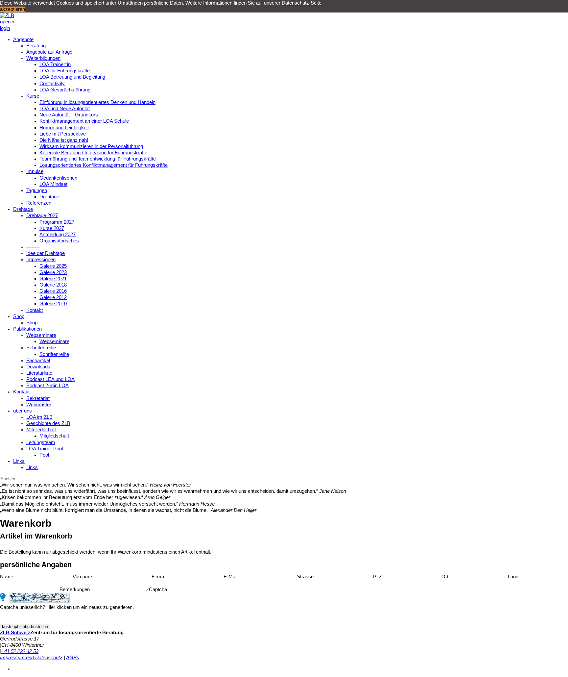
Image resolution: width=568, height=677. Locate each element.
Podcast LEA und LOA (50, 379)
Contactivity (52, 83)
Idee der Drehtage (45, 253)
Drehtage (49, 196)
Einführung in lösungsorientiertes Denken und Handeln (97, 102)
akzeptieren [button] (12, 9)
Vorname (82, 576)
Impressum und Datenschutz (31, 657)
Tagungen (36, 190)
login (5, 28)
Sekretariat (38, 398)
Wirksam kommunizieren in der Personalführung (91, 146)
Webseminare (41, 335)
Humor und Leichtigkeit (64, 127)
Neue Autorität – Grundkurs (68, 114)
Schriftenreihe (41, 347)
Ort (444, 576)
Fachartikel (38, 360)
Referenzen (38, 203)
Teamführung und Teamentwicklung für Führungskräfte (97, 159)
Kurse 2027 (51, 228)
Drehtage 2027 (42, 215)
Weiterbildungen (43, 58)
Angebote (23, 39)
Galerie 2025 (53, 266)
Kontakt (34, 310)
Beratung (36, 45)
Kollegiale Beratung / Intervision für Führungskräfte (93, 152)
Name (6, 576)
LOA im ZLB (39, 417)
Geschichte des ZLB (48, 423)
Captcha (158, 589)
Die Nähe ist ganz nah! (63, 140)
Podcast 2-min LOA (47, 385)
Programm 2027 (56, 222)
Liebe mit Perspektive (62, 134)
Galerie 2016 (53, 291)
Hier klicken (59, 607)
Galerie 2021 (53, 278)
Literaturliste (39, 373)
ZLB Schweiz (15, 632)
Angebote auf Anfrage (49, 52)
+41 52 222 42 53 (19, 651)
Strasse (305, 576)
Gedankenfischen (58, 178)
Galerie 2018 (53, 285)
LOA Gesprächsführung (64, 89)
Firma (158, 576)
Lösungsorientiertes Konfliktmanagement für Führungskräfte (103, 165)
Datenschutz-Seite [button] (301, 3)
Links (19, 461)
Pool (44, 455)
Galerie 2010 (53, 303)
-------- (32, 247)
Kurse (32, 96)
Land (513, 576)
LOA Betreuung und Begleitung (72, 77)
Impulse (34, 171)
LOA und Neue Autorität (64, 108)
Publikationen (27, 329)
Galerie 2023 (53, 272)
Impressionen (41, 259)
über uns (22, 411)
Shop (18, 316)
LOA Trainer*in (55, 64)
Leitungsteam (40, 442)
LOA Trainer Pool (44, 448)
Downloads (38, 366)
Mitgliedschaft (41, 429)
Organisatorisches (59, 240)
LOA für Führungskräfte (64, 70)
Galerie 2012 (53, 297)
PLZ (377, 576)
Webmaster (38, 404)
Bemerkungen (74, 589)
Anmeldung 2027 (57, 234)
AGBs (72, 657)
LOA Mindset (53, 184)
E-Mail (230, 576)
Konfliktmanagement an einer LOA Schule (84, 121)
